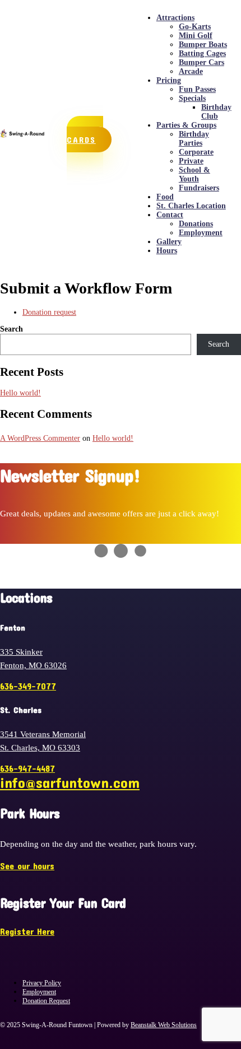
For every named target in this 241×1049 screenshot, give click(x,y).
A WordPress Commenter (40, 438)
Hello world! (20, 393)
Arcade (191, 71)
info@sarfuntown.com (70, 782)
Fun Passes (197, 89)
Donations (196, 224)
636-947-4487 (27, 768)
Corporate (196, 152)
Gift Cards (85, 134)
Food (165, 197)
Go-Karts (195, 26)
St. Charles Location (191, 206)
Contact (169, 215)
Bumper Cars (201, 62)
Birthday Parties (194, 138)
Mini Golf (195, 35)
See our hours (27, 865)
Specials (192, 98)
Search (11, 329)
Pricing (168, 80)
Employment (201, 233)
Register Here (27, 931)
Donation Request (46, 1001)
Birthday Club (216, 111)
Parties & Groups (186, 125)
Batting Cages (202, 53)
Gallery (169, 241)
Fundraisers (199, 188)
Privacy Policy (41, 983)
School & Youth (194, 174)
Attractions (175, 17)
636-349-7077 (28, 685)
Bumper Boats (203, 44)
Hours (166, 250)
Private (191, 161)
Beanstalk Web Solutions (164, 1025)
